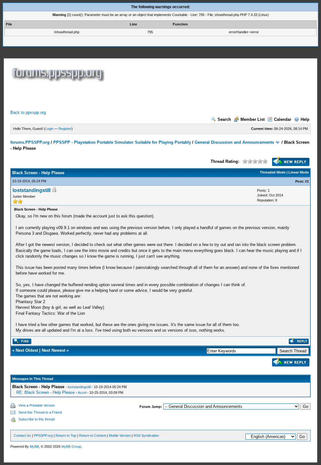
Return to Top (65, 435)
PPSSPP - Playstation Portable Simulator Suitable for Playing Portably (122, 142)
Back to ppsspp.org (28, 112)
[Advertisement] (124, 96)
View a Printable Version (36, 405)
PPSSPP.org (43, 435)
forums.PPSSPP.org (30, 142)
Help (305, 119)
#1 (307, 181)
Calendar (282, 119)
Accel (82, 392)
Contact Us (22, 435)
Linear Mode (298, 172)
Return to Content (92, 435)
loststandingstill (31, 190)
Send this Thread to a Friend (40, 412)
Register (65, 129)
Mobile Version (120, 435)
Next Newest (53, 350)
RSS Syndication (146, 435)
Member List (252, 119)
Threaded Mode (273, 172)
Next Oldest (27, 350)
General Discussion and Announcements (234, 142)
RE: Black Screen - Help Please (45, 392)
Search (224, 119)
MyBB (34, 446)
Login (49, 129)
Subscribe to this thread (36, 419)
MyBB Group (71, 446)
